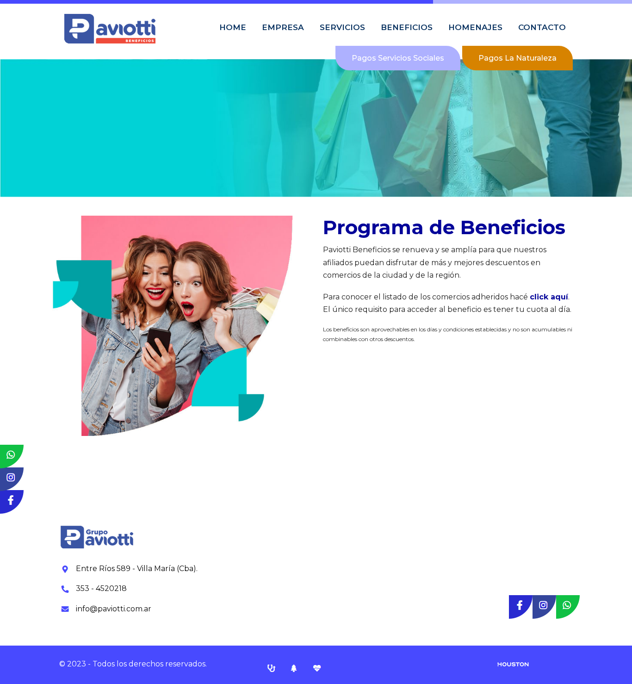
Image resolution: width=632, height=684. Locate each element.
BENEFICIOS (407, 27)
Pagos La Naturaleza (517, 58)
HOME (232, 27)
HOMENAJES (475, 27)
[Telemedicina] (316, 667)
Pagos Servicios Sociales (398, 58)
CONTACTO (542, 27)
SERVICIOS (342, 27)
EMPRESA (283, 27)
